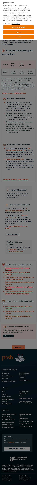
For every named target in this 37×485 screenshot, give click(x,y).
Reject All (18, 32)
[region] (18, 20)
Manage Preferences (18, 27)
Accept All (18, 37)
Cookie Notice (16, 23)
